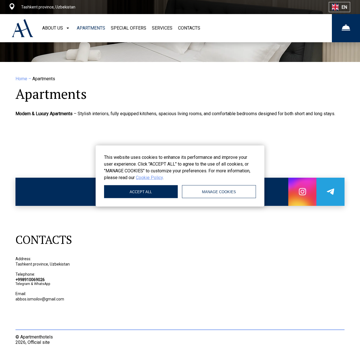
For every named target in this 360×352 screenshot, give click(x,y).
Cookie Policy (149, 177)
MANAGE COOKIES (219, 192)
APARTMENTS (91, 28)
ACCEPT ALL (141, 192)
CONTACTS (189, 28)
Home (21, 78)
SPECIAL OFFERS (128, 28)
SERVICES (162, 28)
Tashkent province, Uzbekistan (42, 264)
